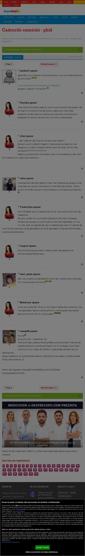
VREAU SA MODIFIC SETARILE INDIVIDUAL (42, 552)
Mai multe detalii (19, 511)
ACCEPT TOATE (42, 547)
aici (38, 520)
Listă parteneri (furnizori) (10, 542)
